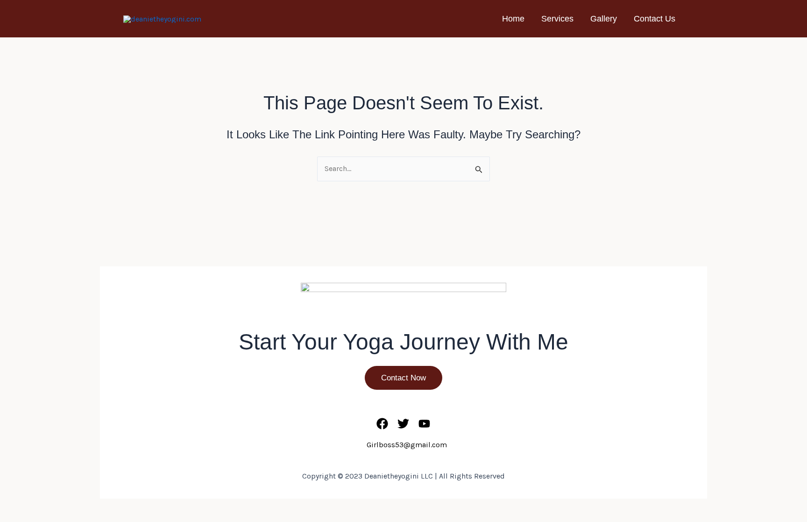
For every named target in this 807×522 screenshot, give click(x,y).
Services (557, 18)
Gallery (603, 18)
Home (513, 18)
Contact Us (654, 18)
